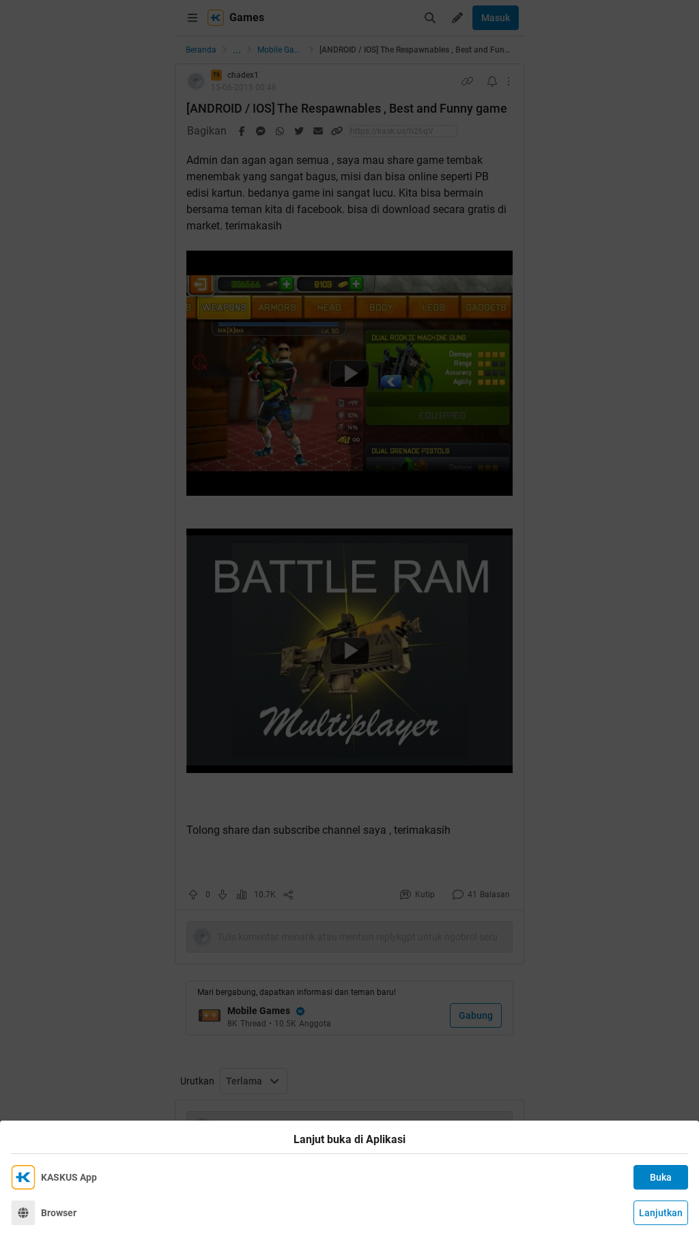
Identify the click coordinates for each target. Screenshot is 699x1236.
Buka (661, 1177)
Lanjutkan (661, 1212)
